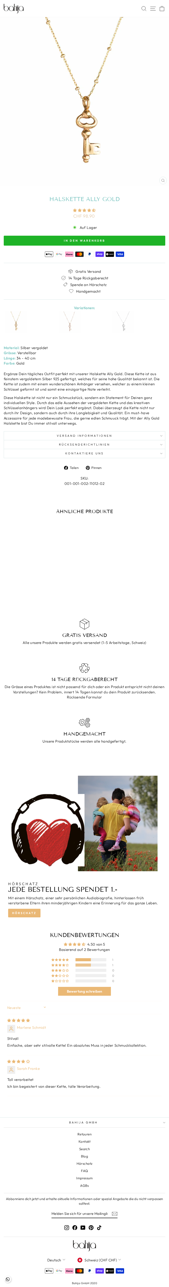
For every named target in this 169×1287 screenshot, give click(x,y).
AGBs (84, 1186)
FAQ (84, 1171)
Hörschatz (24, 913)
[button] (84, 210)
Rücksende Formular (84, 697)
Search (84, 1149)
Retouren (84, 1134)
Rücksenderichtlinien (84, 444)
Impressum (84, 1178)
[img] (18, 1020)
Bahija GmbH (83, 1122)
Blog (84, 1156)
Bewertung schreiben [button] (84, 991)
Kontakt (84, 1141)
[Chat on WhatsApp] (7, 1279)
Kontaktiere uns (84, 453)
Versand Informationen (84, 435)
